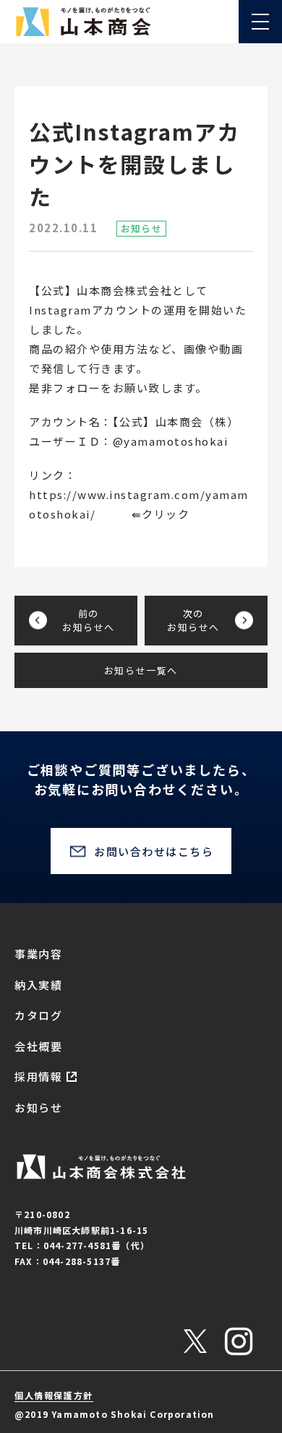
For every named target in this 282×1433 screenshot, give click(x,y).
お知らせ (38, 1107)
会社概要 (38, 1046)
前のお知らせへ (88, 621)
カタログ (38, 1015)
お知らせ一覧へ (141, 670)
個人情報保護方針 (53, 1395)
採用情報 (38, 1076)
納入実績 (38, 984)
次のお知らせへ (193, 621)
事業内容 (38, 953)
